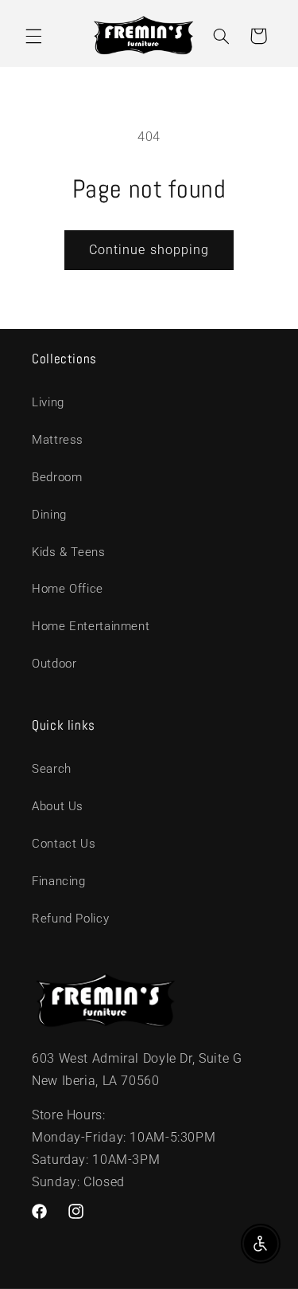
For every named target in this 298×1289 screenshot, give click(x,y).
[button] (33, 36)
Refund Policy (70, 918)
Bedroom (57, 477)
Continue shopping (149, 249)
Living (48, 402)
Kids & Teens (69, 552)
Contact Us (63, 843)
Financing (59, 881)
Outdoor (54, 663)
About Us (57, 806)
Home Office (67, 589)
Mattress (57, 440)
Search (52, 769)
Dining (49, 514)
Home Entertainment (90, 626)
